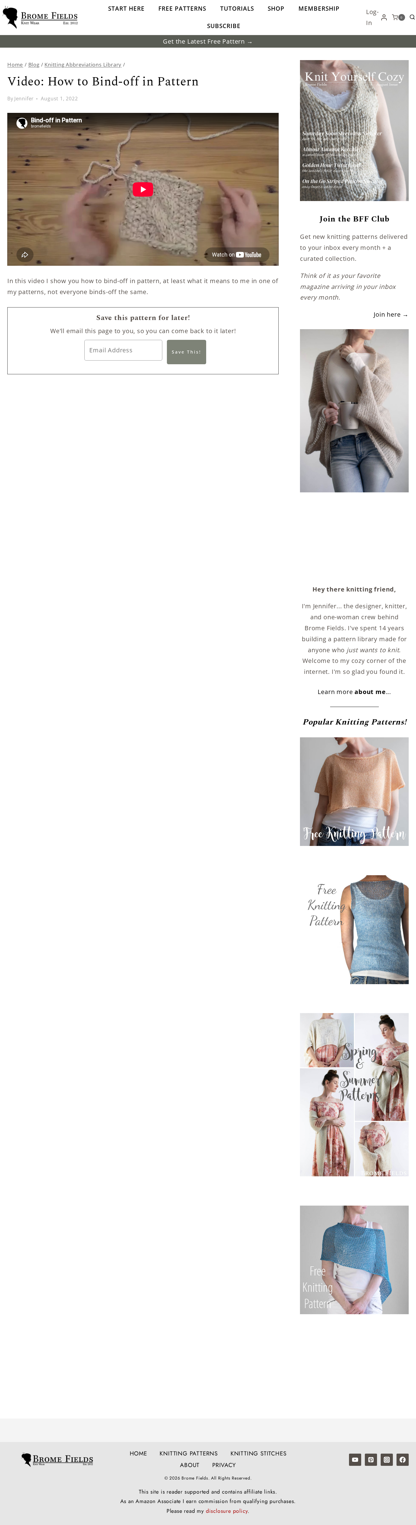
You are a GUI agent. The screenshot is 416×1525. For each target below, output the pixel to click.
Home (138, 1453)
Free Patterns (182, 9)
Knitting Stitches (259, 1453)
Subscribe (224, 26)
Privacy (224, 1465)
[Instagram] (387, 1460)
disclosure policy (227, 1511)
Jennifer (24, 98)
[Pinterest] (371, 1460)
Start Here (126, 9)
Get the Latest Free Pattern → (208, 41)
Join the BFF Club (354, 219)
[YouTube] (355, 1460)
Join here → (391, 314)
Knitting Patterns (189, 1453)
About (189, 1465)
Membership (319, 9)
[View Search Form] (412, 17)
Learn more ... (354, 692)
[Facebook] (403, 1460)
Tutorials (237, 9)
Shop (276, 9)
